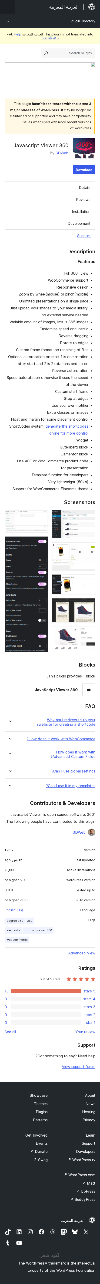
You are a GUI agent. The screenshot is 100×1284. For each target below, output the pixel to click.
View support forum (78, 1066)
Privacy (89, 1120)
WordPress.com (79, 1175)
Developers (85, 1151)
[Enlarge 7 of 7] (42, 542)
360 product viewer (38, 930)
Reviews (83, 199)
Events (42, 1143)
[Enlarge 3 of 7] (89, 580)
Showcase (39, 1095)
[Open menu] (7, 7)
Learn (90, 1135)
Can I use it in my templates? (70, 786)
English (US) (14, 910)
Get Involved (36, 1135)
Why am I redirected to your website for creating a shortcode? (66, 722)
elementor (14, 930)
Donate (39, 1151)
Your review (85, 1032)
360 (30, 920)
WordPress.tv (81, 1159)
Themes (41, 1103)
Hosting (88, 1111)
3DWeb (62, 153)
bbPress (86, 1191)
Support (84, 235)
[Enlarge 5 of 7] (89, 632)
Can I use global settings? (73, 771)
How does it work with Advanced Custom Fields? (73, 754)
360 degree (15, 920)
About (90, 1095)
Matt (88, 1183)
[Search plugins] (46, 53)
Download (84, 170)
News (90, 1103)
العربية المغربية (72, 1220)
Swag (40, 1159)
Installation (81, 211)
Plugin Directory (83, 21)
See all (10, 1032)
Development (79, 223)
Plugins (42, 1111)
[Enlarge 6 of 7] (42, 516)
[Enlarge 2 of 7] (89, 548)
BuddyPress (82, 1199)
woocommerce (17, 939)
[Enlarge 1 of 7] (89, 516)
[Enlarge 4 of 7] (89, 604)
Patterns (40, 1120)
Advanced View (81, 953)
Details (84, 187)
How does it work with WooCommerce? (61, 739)
